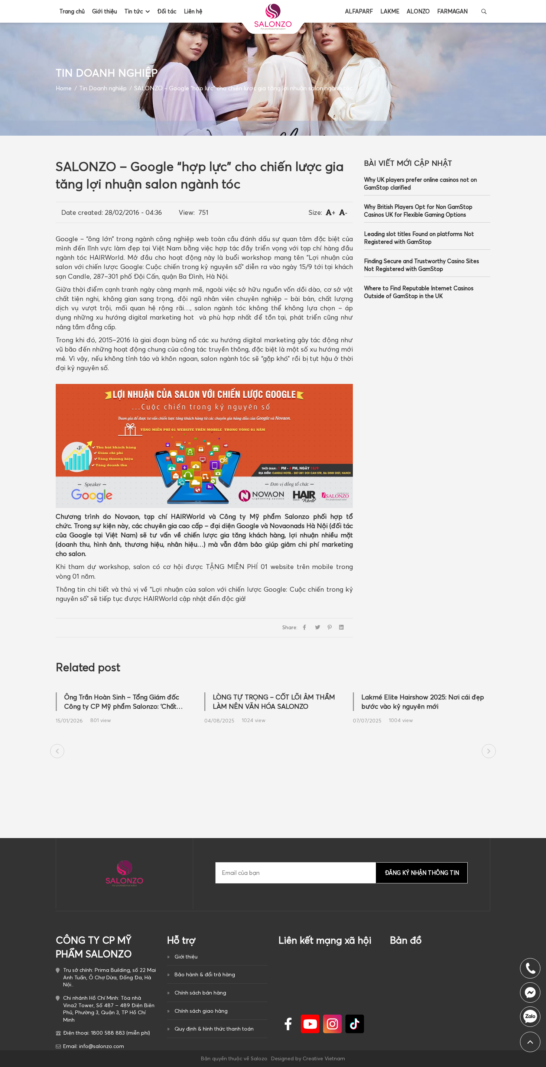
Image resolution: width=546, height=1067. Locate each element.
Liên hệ (193, 11)
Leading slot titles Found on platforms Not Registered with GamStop (419, 237)
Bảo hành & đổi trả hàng (205, 974)
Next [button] (489, 751)
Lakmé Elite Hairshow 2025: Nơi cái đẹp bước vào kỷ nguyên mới (422, 702)
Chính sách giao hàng (201, 1011)
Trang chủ (72, 11)
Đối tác (166, 11)
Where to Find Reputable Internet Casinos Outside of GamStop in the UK (419, 292)
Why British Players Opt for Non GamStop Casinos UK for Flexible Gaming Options (418, 210)
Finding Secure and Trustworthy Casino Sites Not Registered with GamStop (421, 265)
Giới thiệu (104, 11)
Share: (290, 627)
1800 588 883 (530, 1016)
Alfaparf (359, 11)
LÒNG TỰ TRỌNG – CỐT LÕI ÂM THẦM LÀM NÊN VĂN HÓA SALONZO (274, 702)
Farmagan (452, 11)
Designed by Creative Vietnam (308, 1058)
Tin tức (133, 11)
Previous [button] (57, 751)
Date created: (82, 212)
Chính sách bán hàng (200, 992)
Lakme (389, 11)
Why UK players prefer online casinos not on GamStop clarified (420, 183)
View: (187, 212)
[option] (124, 705)
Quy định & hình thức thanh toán (214, 1028)
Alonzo (418, 11)
